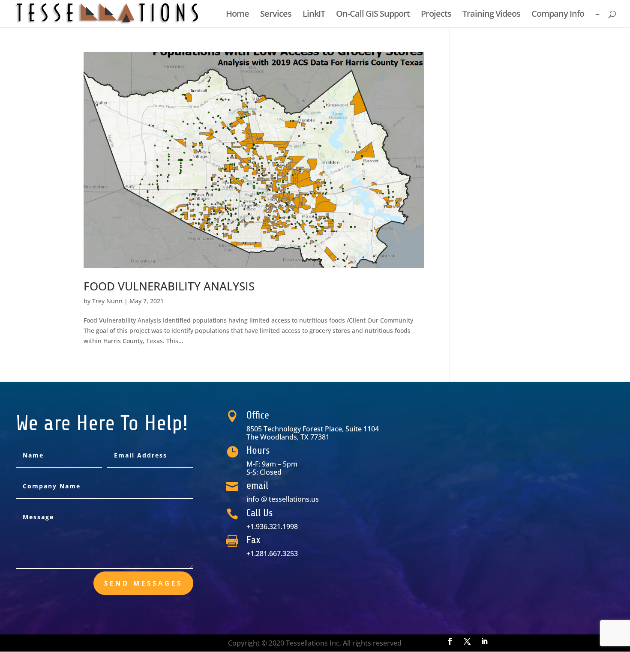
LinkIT (314, 15)
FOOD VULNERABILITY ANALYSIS (169, 286)
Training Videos (491, 15)
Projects (436, 15)
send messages (143, 583)
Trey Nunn (107, 301)
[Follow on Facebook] (450, 641)
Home (237, 15)
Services (275, 15)
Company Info (557, 15)
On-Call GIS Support (373, 15)
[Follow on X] (467, 641)
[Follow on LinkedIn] (484, 641)
